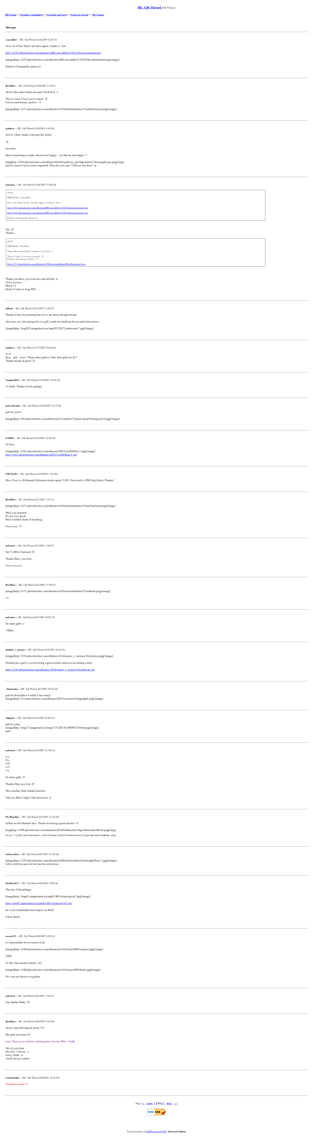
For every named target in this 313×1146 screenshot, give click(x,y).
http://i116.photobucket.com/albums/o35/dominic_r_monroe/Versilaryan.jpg (50, 669)
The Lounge (98, 14)
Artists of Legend (79, 14)
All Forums (10, 14)
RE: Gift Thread (150, 7)
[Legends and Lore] (57, 14)
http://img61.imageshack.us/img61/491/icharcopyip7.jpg (39, 903)
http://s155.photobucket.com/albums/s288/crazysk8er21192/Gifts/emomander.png (53, 52)
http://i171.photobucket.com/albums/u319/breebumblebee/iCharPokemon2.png (46, 264)
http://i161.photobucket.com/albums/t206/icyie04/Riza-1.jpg (41, 454)
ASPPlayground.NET (156, 1131)
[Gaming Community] (31, 14)
